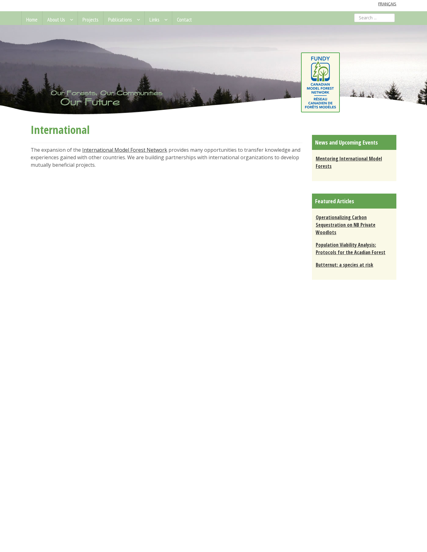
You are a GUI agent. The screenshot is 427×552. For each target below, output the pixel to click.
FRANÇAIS (387, 4)
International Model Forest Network (124, 149)
